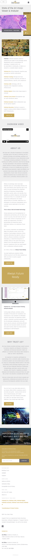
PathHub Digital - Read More (11, 28)
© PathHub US (15, 555)
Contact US (9, 115)
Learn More (9, 333)
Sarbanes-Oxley (6, 484)
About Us (4, 495)
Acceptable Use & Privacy (8, 486)
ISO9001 (4, 473)
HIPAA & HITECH (6, 481)
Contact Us (9, 263)
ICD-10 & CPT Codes (7, 492)
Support (4, 475)
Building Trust (5, 470)
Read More (9, 403)
